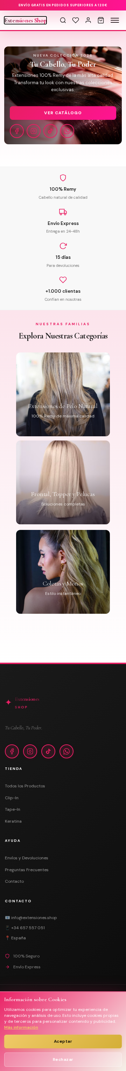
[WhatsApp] (67, 131)
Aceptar (63, 1041)
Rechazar (63, 1059)
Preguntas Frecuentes (27, 870)
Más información (21, 1027)
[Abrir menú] (115, 20)
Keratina (13, 821)
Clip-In (12, 798)
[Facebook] (17, 131)
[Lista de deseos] (75, 20)
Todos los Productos (25, 786)
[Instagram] (34, 131)
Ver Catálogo (63, 113)
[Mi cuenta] (88, 20)
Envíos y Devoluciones (26, 858)
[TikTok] (50, 131)
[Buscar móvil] (63, 20)
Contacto (14, 881)
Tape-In (12, 809)
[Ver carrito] (100, 20)
